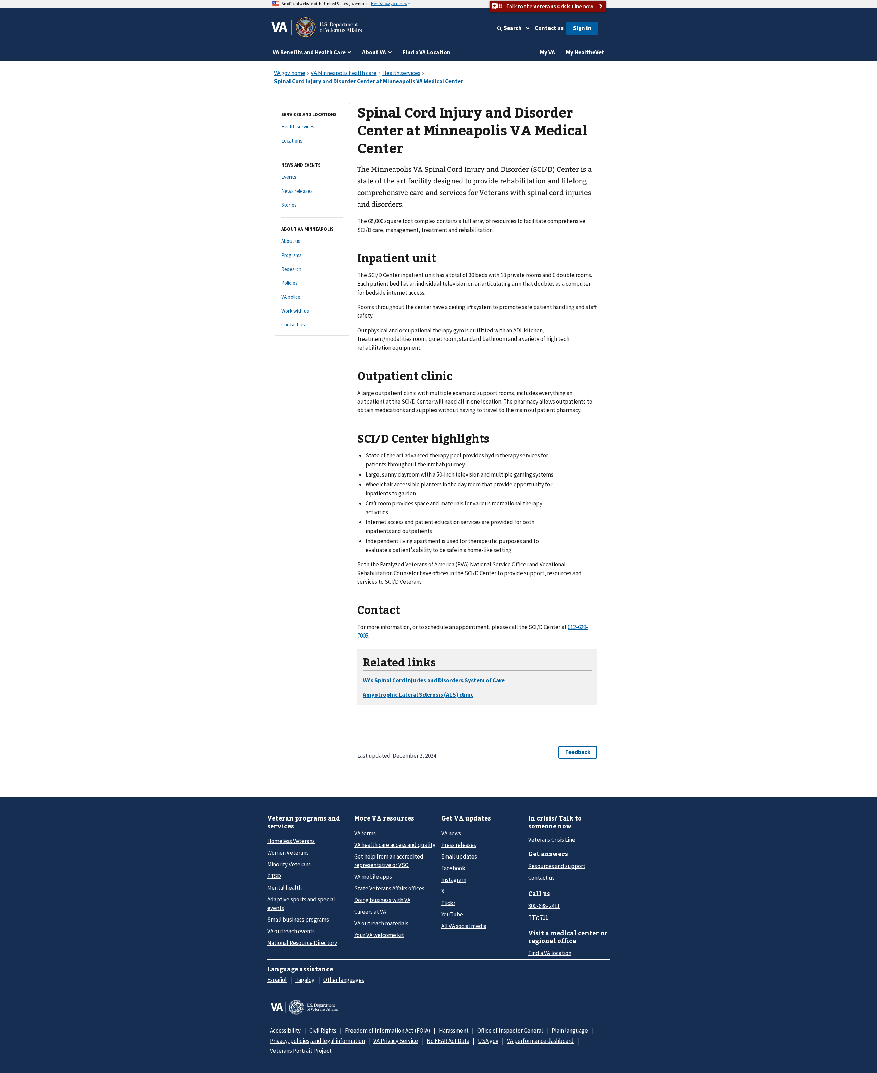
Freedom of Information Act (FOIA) (387, 1030)
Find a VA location (549, 953)
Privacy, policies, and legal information (317, 1041)
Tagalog (305, 980)
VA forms (365, 833)
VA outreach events (291, 931)
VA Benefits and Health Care (309, 52)
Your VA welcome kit (379, 935)
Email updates (459, 856)
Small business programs (298, 919)
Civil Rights (322, 1030)
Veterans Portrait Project (301, 1050)
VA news (451, 833)
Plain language (570, 1030)
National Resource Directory (302, 943)
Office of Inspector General (510, 1030)
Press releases (458, 845)
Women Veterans (288, 852)
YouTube (452, 914)
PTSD (274, 876)
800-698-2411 (544, 906)
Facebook (453, 868)
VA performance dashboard (540, 1041)
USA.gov (488, 1041)
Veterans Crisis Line (551, 839)
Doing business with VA (382, 900)
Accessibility (285, 1030)
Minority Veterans (289, 864)
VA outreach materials (381, 923)
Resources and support (556, 866)
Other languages (343, 980)
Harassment (454, 1030)
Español (277, 980)
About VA (374, 52)
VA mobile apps (373, 876)
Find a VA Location (426, 52)
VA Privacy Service (395, 1041)
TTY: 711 (538, 917)
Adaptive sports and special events (301, 904)
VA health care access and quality (394, 845)
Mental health (284, 887)
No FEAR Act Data (448, 1041)
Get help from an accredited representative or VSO (388, 861)
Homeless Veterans (291, 841)
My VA (547, 52)
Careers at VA (370, 911)
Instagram (453, 880)
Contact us (549, 28)
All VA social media (463, 926)
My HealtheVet (585, 52)
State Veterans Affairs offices (389, 888)
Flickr (448, 903)
